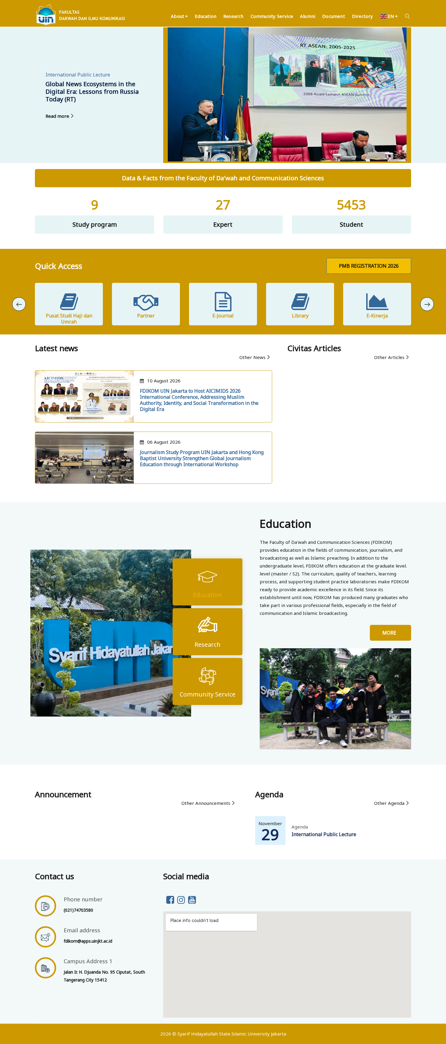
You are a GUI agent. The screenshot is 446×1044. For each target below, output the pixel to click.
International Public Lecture (324, 834)
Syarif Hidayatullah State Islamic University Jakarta (231, 1034)
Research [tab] (207, 644)
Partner (69, 315)
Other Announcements (205, 803)
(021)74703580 (78, 910)
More (390, 632)
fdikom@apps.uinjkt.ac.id (88, 941)
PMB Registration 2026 (369, 266)
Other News (252, 357)
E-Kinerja (300, 315)
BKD (377, 315)
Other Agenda (389, 803)
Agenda (300, 827)
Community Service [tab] (207, 694)
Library (223, 315)
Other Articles (389, 357)
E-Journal (146, 315)
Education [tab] (207, 595)
